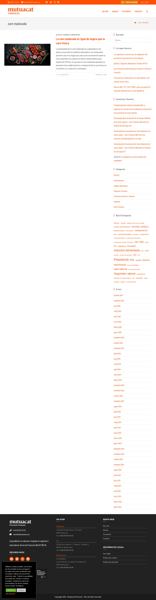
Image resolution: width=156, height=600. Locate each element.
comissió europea (124, 234)
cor (136, 241)
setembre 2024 (119, 348)
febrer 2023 (118, 438)
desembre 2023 (119, 385)
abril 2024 (117, 369)
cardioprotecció (140, 230)
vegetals (122, 282)
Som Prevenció (119, 207)
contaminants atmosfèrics (133, 238)
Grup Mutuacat (119, 180)
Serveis (106, 530)
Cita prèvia (107, 534)
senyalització (140, 274)
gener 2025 (117, 332)
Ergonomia (122, 246)
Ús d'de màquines (131, 282)
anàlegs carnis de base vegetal (135, 223)
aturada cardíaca (140, 226)
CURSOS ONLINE (131, 2)
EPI (115, 246)
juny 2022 (117, 480)
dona (146, 242)
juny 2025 (117, 306)
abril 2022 (117, 491)
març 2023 (117, 432)
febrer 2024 (118, 380)
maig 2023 (117, 422)
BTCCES (59, 35)
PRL (132, 259)
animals (123, 223)
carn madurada (143, 22)
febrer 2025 (118, 327)
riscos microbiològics (133, 265)
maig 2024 (117, 364)
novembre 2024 (119, 337)
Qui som (106, 526)
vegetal (146, 278)
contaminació (144, 234)
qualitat (138, 260)
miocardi (116, 255)
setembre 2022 (119, 464)
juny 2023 (117, 417)
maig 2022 (117, 485)
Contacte (106, 538)
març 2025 (117, 321)
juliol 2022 (117, 475)
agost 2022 (118, 470)
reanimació (120, 264)
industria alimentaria (127, 250)
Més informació (10, 593)
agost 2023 (118, 406)
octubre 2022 (118, 459)
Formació (131, 246)
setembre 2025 (119, 300)
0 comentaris (63, 74)
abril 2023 (117, 427)
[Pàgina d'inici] (135, 22)
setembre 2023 (119, 401)
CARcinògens (129, 230)
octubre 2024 (118, 343)
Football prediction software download (127, 105)
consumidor (135, 234)
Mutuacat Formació (120, 191)
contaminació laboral (119, 238)
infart (142, 251)
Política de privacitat (110, 562)
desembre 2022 (119, 448)
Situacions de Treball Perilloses (122, 278)
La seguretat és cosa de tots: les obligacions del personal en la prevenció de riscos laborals (132, 109)
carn (115, 234)
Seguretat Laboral (124, 273)
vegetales (116, 282)
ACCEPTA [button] (11, 590)
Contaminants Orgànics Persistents (124, 242)
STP (133, 278)
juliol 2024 (117, 353)
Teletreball (139, 278)
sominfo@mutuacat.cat (32, 2)
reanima (146, 260)
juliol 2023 (117, 411)
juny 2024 (117, 358)
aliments (116, 223)
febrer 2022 (118, 501)
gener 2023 (117, 443)
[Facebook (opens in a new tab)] (47, 2)
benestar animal (119, 230)
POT (139, 255)
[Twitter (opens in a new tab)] (51, 2)
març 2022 (117, 496)
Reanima (117, 201)
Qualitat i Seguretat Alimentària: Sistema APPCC (130, 63)
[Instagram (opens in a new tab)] (55, 2)
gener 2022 (117, 507)
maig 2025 (117, 311)
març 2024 (117, 374)
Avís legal (106, 554)
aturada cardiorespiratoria (122, 227)
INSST (147, 251)
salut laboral (120, 269)
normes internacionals (126, 255)
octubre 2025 (118, 295)
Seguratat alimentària (134, 269)
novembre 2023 (119, 390)
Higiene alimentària (71, 35)
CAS (147, 2)
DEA (141, 242)
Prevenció (121, 259)
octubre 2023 (118, 396)
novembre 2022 (119, 454)
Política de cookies (110, 558)
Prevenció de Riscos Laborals (124, 196)
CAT (142, 2)
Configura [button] (21, 590)
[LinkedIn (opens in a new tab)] (58, 2)
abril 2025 (117, 316)
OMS (134, 255)
